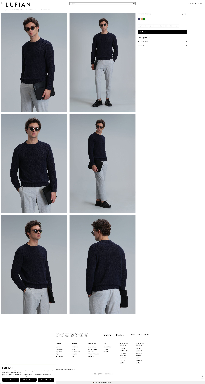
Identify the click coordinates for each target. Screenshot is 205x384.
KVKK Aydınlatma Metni (93, 349)
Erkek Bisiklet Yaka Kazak (33, 9)
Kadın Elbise (138, 355)
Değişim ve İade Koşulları (93, 354)
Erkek (12, 9)
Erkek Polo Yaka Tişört (124, 350)
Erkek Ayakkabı (123, 353)
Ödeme (73, 349)
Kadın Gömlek (139, 353)
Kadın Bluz (138, 362)
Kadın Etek (138, 358)
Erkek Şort (122, 362)
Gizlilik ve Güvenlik (92, 346)
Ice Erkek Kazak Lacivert (45, 9)
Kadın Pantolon (139, 360)
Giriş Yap (191, 3)
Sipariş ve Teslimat (92, 356)
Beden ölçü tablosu (144, 38)
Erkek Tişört (122, 348)
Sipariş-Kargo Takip (76, 351)
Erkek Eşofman (123, 360)
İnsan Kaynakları (59, 349)
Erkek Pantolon (123, 358)
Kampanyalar (74, 346)
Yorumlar (141, 45)
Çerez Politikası (91, 351)
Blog (73, 356)
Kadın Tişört (138, 348)
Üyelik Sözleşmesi (107, 346)
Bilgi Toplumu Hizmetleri (61, 358)
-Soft (94, 382)
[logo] (18, 4)
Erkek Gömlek (123, 355)
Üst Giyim (17, 9)
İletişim (57, 354)
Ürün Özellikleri (143, 41)
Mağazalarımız (59, 351)
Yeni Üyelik (106, 351)
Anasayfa (8, 9)
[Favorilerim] (196, 3)
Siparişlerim (74, 354)
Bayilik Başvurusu (59, 356)
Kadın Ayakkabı (139, 350)
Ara (134, 3)
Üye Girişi (106, 349)
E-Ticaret (98, 382)
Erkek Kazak (23, 9)
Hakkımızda (58, 346)
